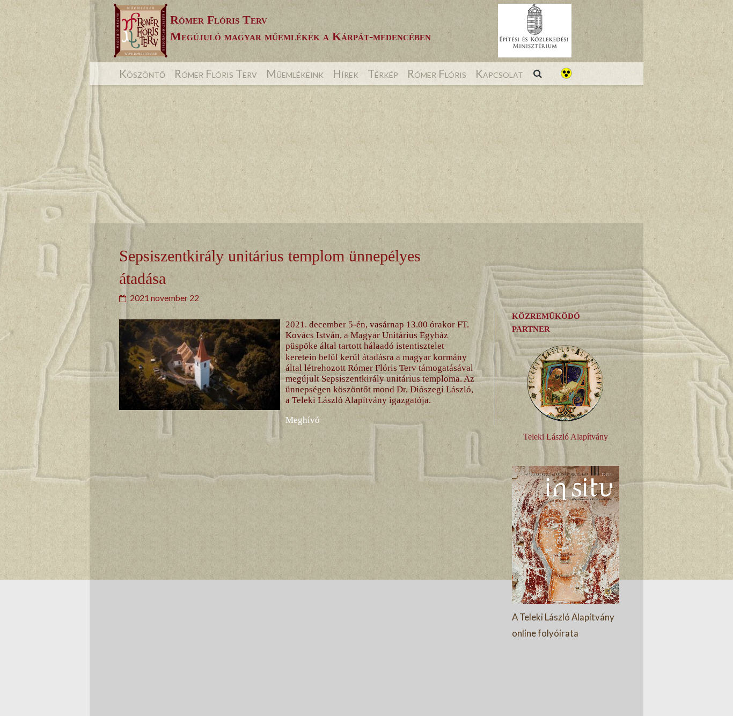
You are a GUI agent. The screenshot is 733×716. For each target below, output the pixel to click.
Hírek (345, 73)
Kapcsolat (499, 73)
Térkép (383, 73)
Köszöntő (142, 73)
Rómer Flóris (436, 73)
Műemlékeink (295, 73)
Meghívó (302, 420)
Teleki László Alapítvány (565, 436)
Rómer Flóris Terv (215, 73)
